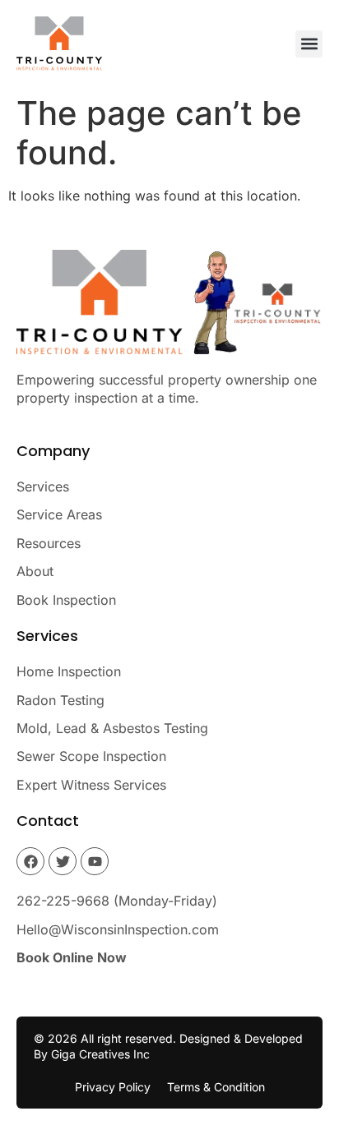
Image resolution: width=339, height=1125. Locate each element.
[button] (309, 44)
